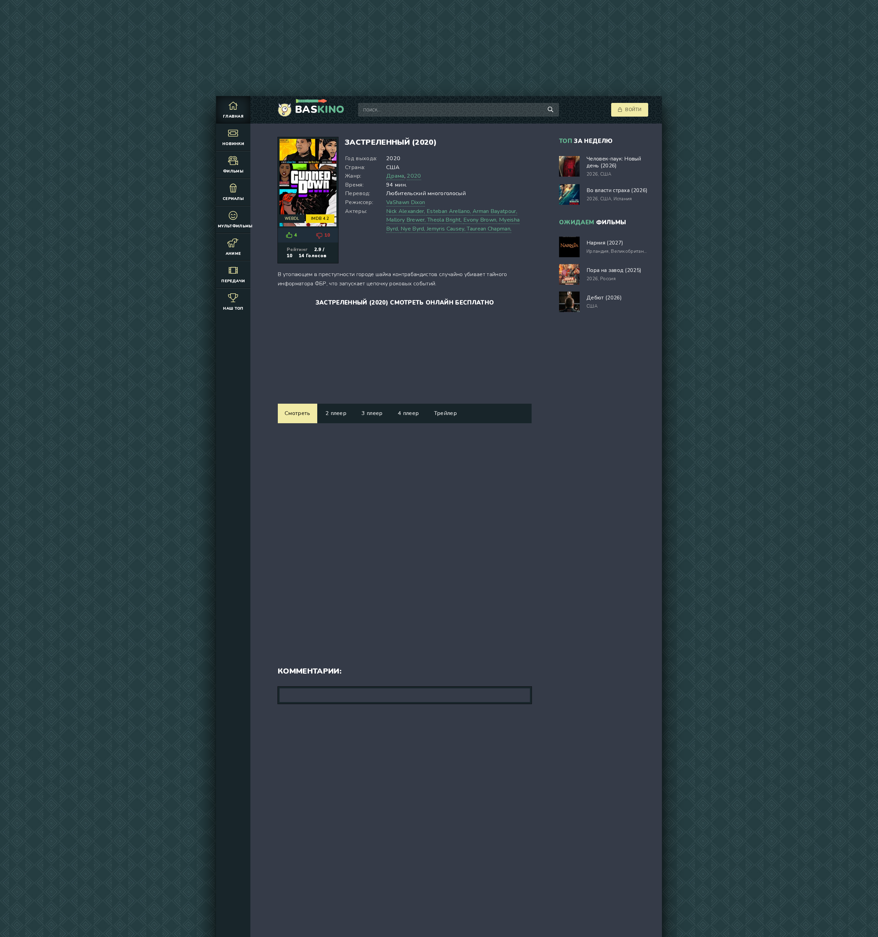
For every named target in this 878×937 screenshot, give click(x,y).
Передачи (233, 281)
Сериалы (233, 198)
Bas (319, 110)
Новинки (233, 143)
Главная (233, 116)
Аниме (233, 253)
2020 (414, 176)
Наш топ (233, 308)
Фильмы (233, 171)
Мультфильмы (234, 226)
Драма (395, 176)
